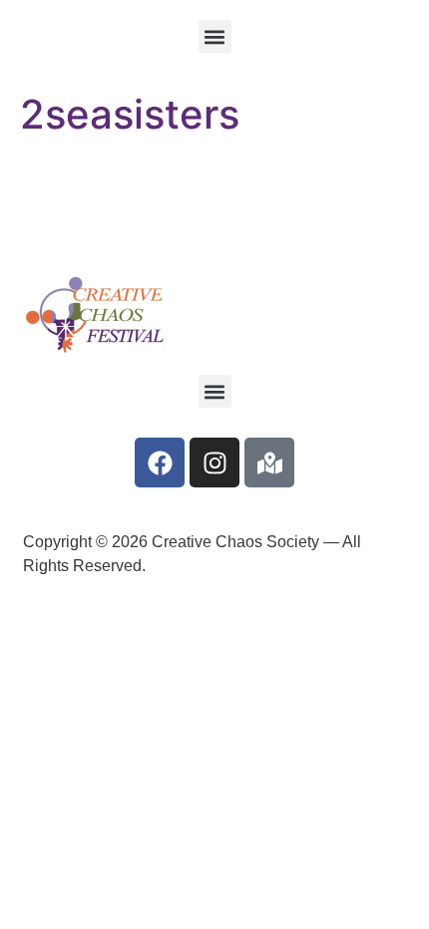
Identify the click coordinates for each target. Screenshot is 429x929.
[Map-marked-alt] (269, 462)
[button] (215, 36)
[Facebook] (160, 462)
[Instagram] (214, 462)
